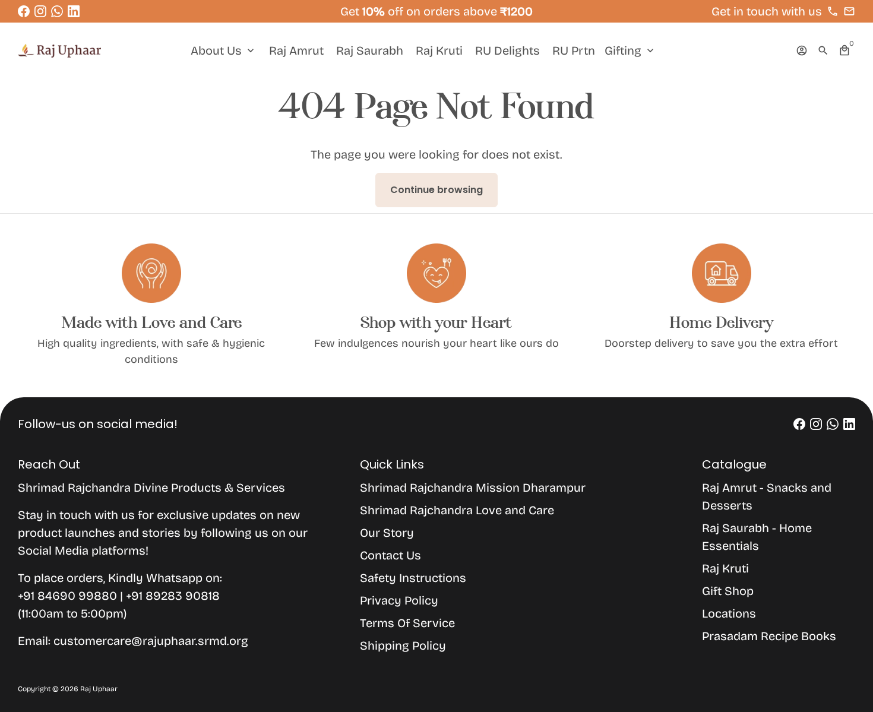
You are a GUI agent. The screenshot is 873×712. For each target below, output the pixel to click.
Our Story (387, 533)
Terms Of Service (407, 623)
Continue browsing (436, 190)
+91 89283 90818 (173, 595)
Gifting (630, 50)
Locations (729, 613)
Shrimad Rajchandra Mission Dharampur (473, 487)
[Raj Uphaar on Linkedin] (74, 11)
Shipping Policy (403, 645)
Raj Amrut (296, 50)
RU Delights (507, 50)
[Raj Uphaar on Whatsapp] (57, 11)
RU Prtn (573, 50)
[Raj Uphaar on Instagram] (40, 11)
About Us (224, 50)
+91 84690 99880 (69, 595)
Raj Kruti (439, 50)
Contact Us (390, 555)
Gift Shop (728, 591)
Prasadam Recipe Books (769, 636)
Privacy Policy (399, 600)
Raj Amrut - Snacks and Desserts (766, 496)
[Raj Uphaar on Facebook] (24, 11)
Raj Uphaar (99, 689)
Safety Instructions (413, 578)
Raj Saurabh (369, 50)
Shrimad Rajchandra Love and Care (457, 510)
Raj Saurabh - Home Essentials (757, 537)
